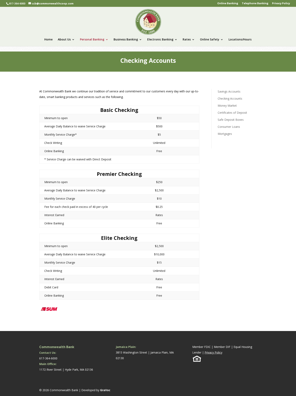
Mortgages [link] (225, 134)
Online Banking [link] (227, 3)
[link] (148, 21)
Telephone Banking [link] (255, 3)
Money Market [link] (227, 105)
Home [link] (48, 39)
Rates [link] (187, 39)
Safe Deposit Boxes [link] (231, 120)
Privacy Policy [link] (281, 3)
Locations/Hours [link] (240, 39)
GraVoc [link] (105, 390)
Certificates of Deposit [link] (232, 112)
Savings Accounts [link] (229, 91)
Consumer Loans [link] (229, 127)
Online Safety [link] (209, 39)
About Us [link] (64, 39)
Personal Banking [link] (92, 39)
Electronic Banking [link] (160, 39)
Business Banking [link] (126, 39)
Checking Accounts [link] (230, 98)
